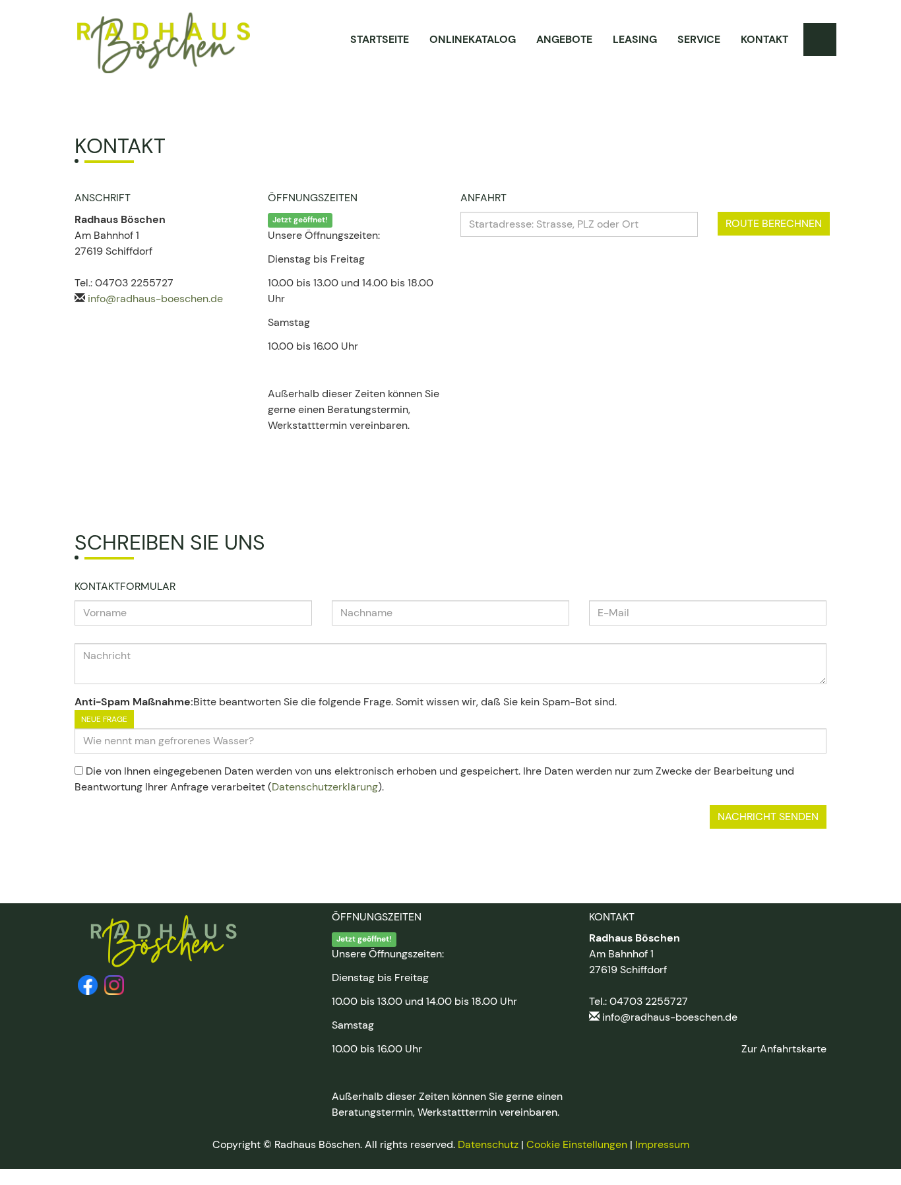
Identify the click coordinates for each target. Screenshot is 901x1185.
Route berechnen (774, 223)
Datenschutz (488, 1144)
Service (698, 39)
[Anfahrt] (819, 39)
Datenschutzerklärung (325, 787)
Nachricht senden (768, 816)
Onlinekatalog (472, 39)
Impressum (662, 1144)
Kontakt (764, 39)
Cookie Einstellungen (576, 1144)
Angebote (564, 39)
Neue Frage (104, 719)
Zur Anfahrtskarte (783, 1049)
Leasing (635, 39)
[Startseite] (164, 43)
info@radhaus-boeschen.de (155, 298)
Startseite (379, 39)
